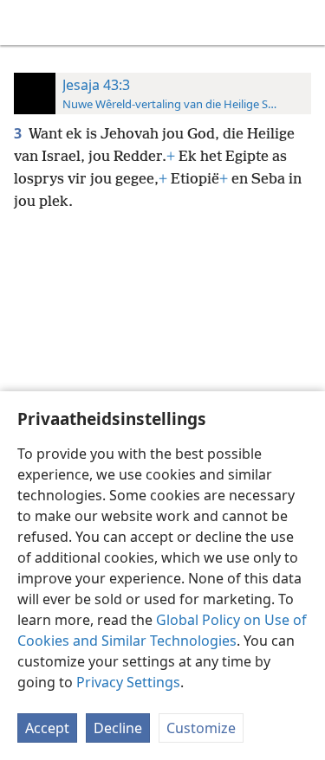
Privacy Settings (128, 682)
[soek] (303, 22)
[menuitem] (26, 22)
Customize (201, 727)
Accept (47, 727)
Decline (118, 727)
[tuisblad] (26, 22)
